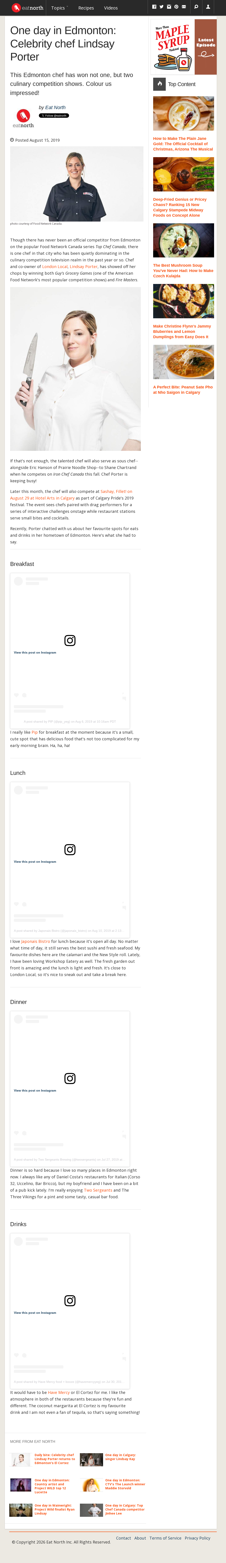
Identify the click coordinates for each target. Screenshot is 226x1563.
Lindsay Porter (84, 266)
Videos (111, 8)
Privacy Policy (197, 1538)
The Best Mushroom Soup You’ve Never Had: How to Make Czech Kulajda (183, 270)
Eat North (55, 107)
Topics (58, 8)
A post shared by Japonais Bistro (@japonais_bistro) (50, 930)
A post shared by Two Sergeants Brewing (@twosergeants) (55, 1159)
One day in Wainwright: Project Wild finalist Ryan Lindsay (55, 1509)
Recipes (86, 8)
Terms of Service (165, 1538)
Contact (123, 1538)
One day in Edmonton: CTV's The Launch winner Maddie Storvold (125, 1484)
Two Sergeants (98, 1190)
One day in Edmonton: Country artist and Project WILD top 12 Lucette (52, 1486)
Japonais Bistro (35, 941)
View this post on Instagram (35, 652)
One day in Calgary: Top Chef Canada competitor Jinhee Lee (125, 1509)
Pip (35, 732)
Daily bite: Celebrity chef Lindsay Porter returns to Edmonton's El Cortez (55, 1459)
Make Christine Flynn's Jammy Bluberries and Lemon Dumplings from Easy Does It (182, 331)
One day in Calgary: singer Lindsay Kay (120, 1457)
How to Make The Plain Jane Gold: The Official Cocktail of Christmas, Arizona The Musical (183, 143)
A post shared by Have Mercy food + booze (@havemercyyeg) (57, 1382)
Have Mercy (59, 1392)
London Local (55, 266)
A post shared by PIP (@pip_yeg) (47, 721)
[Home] (27, 6)
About (140, 1538)
